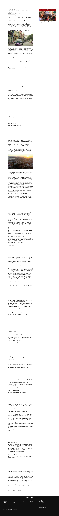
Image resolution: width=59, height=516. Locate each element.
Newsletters (31, 501)
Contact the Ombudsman (42, 507)
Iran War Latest (5, 502)
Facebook (13, 502)
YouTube (13, 501)
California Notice (23, 502)
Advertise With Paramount (42, 502)
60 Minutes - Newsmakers (11, 9)
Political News (5, 501)
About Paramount (41, 501)
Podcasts (31, 502)
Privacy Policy (23, 501)
